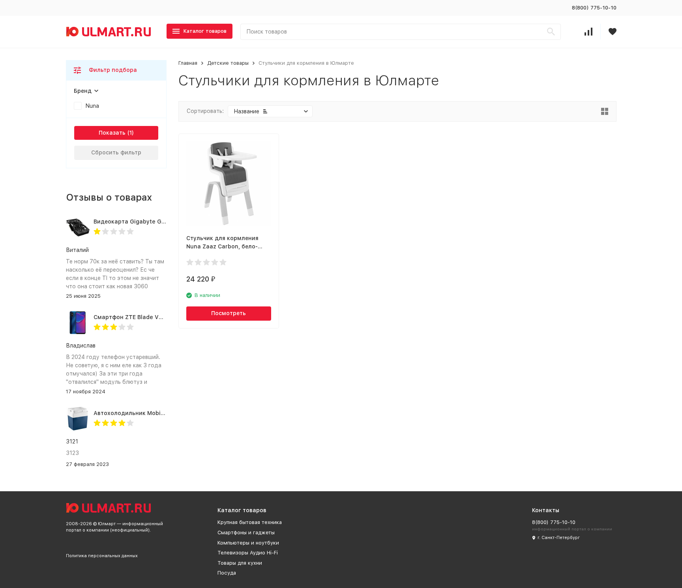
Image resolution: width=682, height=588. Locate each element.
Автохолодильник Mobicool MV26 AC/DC (151, 413)
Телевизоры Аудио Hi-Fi (247, 553)
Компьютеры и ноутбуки (248, 543)
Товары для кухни (239, 563)
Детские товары (228, 63)
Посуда (226, 573)
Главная (187, 63)
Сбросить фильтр (116, 152)
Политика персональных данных (102, 555)
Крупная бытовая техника (249, 522)
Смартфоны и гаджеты (246, 532)
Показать (112, 133)
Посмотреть (228, 313)
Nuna (92, 106)
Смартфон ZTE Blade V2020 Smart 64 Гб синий (160, 317)
